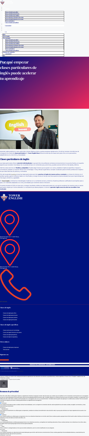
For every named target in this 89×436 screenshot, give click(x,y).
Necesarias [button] (2, 429)
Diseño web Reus (20, 371)
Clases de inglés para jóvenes (12, 14)
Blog (4, 27)
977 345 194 (3, 301)
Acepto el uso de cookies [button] (14, 379)
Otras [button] (1, 425)
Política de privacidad (81, 374)
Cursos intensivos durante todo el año (14, 17)
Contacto (5, 28)
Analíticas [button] (2, 413)
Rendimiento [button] (3, 407)
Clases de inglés (6, 10)
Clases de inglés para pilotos (12, 22)
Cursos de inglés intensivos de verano (14, 19)
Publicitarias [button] (2, 419)
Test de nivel (8, 25)
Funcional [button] (2, 401)
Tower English (6, 8)
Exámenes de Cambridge (9, 24)
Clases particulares (10, 21)
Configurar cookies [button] (4, 379)
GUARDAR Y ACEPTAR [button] (5, 435)
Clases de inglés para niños (11, 12)
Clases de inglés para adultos (12, 15)
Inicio (4, 7)
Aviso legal (74, 374)
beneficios (13, 174)
